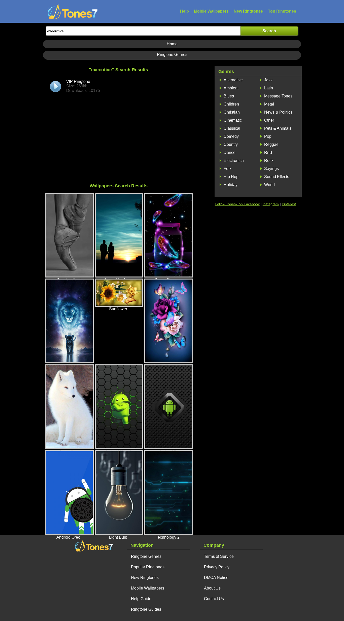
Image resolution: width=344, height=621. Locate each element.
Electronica (234, 160)
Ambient (231, 88)
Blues (229, 96)
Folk (227, 168)
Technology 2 (168, 537)
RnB (268, 152)
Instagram (271, 204)
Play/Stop (55, 86)
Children (231, 104)
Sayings (271, 168)
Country (231, 144)
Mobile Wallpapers (211, 11)
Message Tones (278, 96)
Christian (232, 112)
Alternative (233, 80)
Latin (268, 88)
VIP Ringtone (83, 86)
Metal (269, 104)
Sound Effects (276, 177)
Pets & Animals (277, 128)
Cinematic (233, 120)
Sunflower (118, 309)
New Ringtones (248, 11)
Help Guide (141, 599)
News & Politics (278, 112)
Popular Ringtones (147, 567)
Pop (267, 136)
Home (172, 44)
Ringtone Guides (146, 609)
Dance (229, 152)
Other (269, 120)
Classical (232, 128)
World (269, 185)
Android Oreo (68, 537)
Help (184, 11)
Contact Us (214, 599)
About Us (212, 588)
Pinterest (289, 204)
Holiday (230, 185)
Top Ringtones (282, 11)
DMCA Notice (216, 577)
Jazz (268, 80)
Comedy (231, 136)
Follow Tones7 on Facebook (237, 204)
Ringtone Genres (172, 54)
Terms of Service (219, 556)
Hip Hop (231, 177)
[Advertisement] (118, 143)
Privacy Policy (216, 567)
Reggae (271, 144)
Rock (268, 160)
